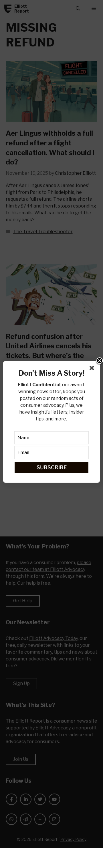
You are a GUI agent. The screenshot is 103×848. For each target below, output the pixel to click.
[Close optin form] (93, 369)
